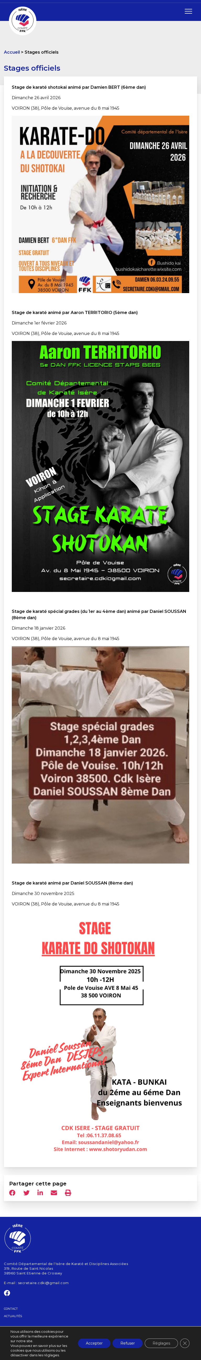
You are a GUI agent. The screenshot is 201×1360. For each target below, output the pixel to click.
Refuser (127, 1343)
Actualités (13, 1316)
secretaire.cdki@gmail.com (43, 1283)
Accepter (94, 1343)
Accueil (12, 52)
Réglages (161, 1343)
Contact (11, 1309)
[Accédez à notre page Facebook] (7, 1294)
